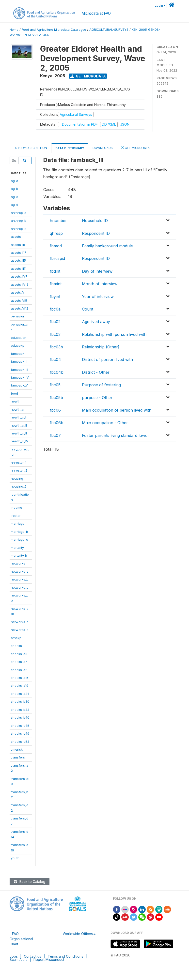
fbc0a (55, 309)
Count (87, 309)
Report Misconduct (48, 959)
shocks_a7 (19, 662)
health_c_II (19, 425)
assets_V (17, 292)
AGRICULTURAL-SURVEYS (108, 29)
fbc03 (55, 334)
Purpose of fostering (101, 384)
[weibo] (150, 917)
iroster (16, 516)
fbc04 (55, 359)
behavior (17, 316)
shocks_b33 (20, 710)
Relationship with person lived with (114, 334)
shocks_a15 (19, 678)
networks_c (20, 587)
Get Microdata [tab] (137, 148)
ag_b (14, 189)
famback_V (19, 385)
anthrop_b (18, 221)
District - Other (96, 372)
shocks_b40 (20, 717)
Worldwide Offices (78, 934)
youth (15, 858)
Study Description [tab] (31, 148)
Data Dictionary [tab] (69, 148)
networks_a (20, 571)
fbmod (56, 245)
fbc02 (55, 321)
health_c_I (18, 417)
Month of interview (99, 283)
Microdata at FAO (96, 13)
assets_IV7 (19, 276)
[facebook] (116, 909)
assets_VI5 (19, 300)
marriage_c (19, 539)
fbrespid (57, 258)
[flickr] (125, 909)
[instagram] (133, 909)
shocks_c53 (20, 742)
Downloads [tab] (103, 148)
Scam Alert (18, 959)
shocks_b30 (20, 701)
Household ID (95, 220)
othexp (16, 638)
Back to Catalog (31, 881)
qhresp (56, 233)
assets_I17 (18, 252)
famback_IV (20, 377)
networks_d (20, 622)
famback (17, 354)
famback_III (19, 370)
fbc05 (55, 384)
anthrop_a (18, 213)
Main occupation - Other (105, 422)
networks (18, 563)
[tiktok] (116, 917)
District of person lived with (107, 359)
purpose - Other (97, 397)
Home (14, 29)
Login (159, 5)
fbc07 (55, 435)
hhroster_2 (19, 470)
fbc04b (56, 372)
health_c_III (19, 433)
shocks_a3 (19, 654)
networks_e (20, 630)
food (14, 393)
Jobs (14, 956)
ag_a (14, 181)
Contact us (32, 956)
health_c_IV (19, 441)
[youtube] (159, 917)
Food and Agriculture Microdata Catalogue (54, 29)
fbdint (55, 271)
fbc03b (56, 346)
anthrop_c (18, 229)
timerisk (17, 749)
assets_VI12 (19, 308)
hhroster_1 (18, 462)
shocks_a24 (20, 694)
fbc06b (56, 422)
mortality (17, 548)
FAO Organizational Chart (21, 939)
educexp (17, 345)
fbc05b (56, 397)
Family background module (107, 245)
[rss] (150, 909)
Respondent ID (96, 233)
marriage (18, 523)
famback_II (19, 361)
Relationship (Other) (100, 346)
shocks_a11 (19, 670)
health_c (17, 409)
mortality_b (19, 555)
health (15, 401)
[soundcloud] (167, 909)
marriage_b (19, 532)
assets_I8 (18, 245)
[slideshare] (159, 909)
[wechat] (142, 917)
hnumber (58, 220)
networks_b (20, 579)
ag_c (14, 197)
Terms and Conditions (65, 956)
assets (16, 236)
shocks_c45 (20, 726)
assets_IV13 (20, 284)
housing (17, 478)
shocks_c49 (20, 733)
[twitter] (133, 917)
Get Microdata (90, 76)
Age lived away (96, 321)
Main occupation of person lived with (116, 410)
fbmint (56, 283)
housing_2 (19, 486)
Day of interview (97, 271)
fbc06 (55, 410)
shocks (16, 646)
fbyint (55, 296)
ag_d (14, 205)
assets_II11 (18, 268)
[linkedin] (142, 909)
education (18, 338)
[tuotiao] (125, 917)
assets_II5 (18, 260)
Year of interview (98, 296)
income (16, 507)
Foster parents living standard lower (115, 435)
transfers (18, 757)
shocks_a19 (19, 685)
